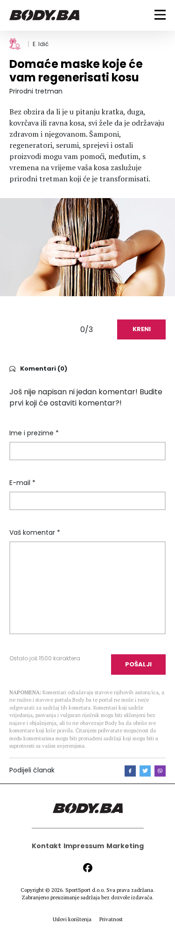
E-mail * (22, 482)
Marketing (125, 846)
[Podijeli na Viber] (160, 771)
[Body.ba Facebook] (87, 867)
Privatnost (111, 919)
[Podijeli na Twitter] (145, 771)
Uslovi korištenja (72, 919)
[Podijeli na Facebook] (130, 771)
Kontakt (46, 846)
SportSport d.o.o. (85, 890)
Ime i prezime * (34, 433)
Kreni (142, 329)
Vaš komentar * (34, 532)
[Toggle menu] (160, 14)
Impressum (83, 846)
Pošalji (138, 664)
